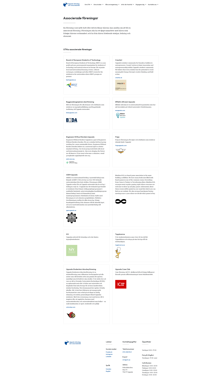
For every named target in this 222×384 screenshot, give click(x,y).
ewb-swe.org (70, 159)
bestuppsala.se (71, 80)
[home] (71, 4)
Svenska (108, 369)
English (108, 371)
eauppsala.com (120, 110)
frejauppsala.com (121, 145)
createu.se (118, 77)
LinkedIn (108, 356)
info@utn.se (126, 360)
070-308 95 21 (127, 352)
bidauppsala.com (71, 113)
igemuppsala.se (71, 210)
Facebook (109, 352)
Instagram (109, 354)
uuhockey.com (70, 307)
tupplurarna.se (120, 245)
